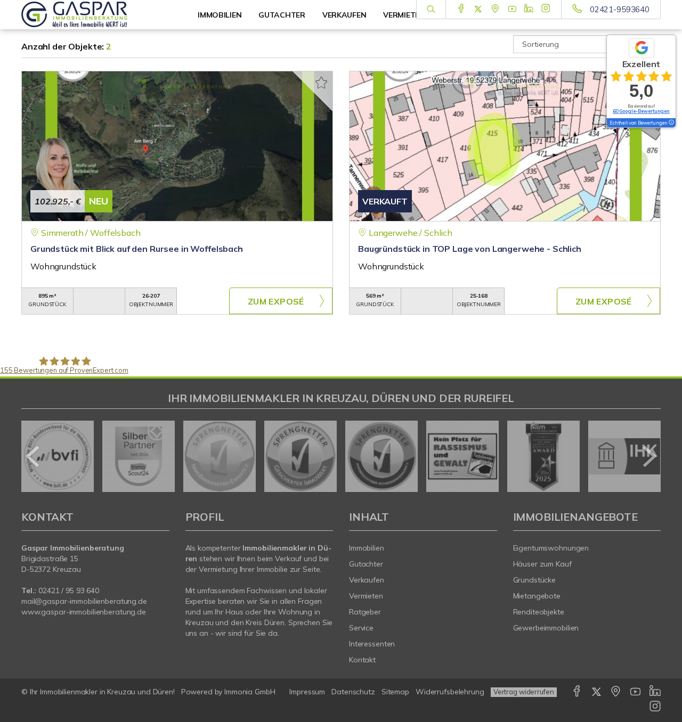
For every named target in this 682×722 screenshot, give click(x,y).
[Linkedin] (528, 9)
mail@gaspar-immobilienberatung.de (84, 601)
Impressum (307, 691)
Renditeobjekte (538, 612)
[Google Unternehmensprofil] (495, 9)
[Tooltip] (671, 123)
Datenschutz (353, 691)
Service (361, 628)
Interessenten (372, 644)
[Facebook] (461, 9)
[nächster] (649, 456)
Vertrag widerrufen (523, 691)
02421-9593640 (619, 9)
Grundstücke (534, 580)
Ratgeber (365, 612)
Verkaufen (366, 580)
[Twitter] (478, 9)
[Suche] (430, 9)
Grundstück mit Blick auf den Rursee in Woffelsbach (136, 248)
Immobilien (219, 15)
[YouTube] (512, 9)
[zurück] (33, 456)
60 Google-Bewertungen (641, 111)
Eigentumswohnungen (551, 548)
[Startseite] (95, 14)
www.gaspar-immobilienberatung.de (83, 612)
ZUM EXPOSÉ (276, 301)
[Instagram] (545, 9)
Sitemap (395, 691)
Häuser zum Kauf (542, 564)
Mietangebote (537, 596)
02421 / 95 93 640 (68, 590)
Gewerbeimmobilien (546, 628)
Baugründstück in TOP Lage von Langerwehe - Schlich (469, 248)
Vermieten (366, 596)
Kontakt (362, 659)
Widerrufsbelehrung (450, 691)
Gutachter (366, 564)
